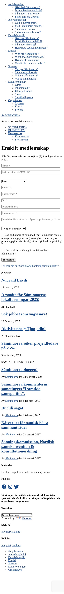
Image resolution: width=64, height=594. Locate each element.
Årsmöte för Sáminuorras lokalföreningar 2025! (23, 297)
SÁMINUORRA (10, 115)
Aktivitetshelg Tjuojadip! (23, 328)
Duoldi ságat (12, 408)
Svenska (12, 563)
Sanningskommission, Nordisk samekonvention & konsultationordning (27, 446)
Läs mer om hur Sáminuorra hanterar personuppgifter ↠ (31, 265)
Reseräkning (13, 531)
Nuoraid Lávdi (14, 280)
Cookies (16, 545)
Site (3, 531)
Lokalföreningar (17, 566)
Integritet (6, 545)
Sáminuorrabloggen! (19, 369)
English (12, 560)
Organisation (15, 569)
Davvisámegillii (16, 557)
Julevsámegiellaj (17, 554)
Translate (27, 518)
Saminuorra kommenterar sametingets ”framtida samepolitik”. (24, 389)
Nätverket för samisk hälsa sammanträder (24, 425)
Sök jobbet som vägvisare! (24, 314)
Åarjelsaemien (16, 551)
